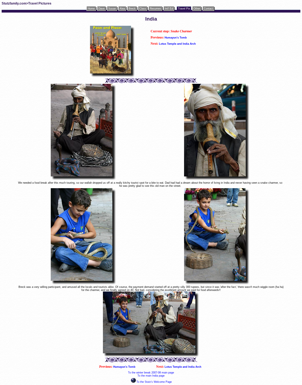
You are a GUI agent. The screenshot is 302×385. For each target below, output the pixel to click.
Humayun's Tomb (176, 37)
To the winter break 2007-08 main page (151, 372)
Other (197, 8)
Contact (208, 8)
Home (91, 8)
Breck (132, 8)
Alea (122, 8)
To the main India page (151, 375)
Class (142, 8)
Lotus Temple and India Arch (177, 43)
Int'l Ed (169, 8)
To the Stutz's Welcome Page (154, 381)
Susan (112, 8)
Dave (101, 8)
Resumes (155, 8)
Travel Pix (184, 8)
